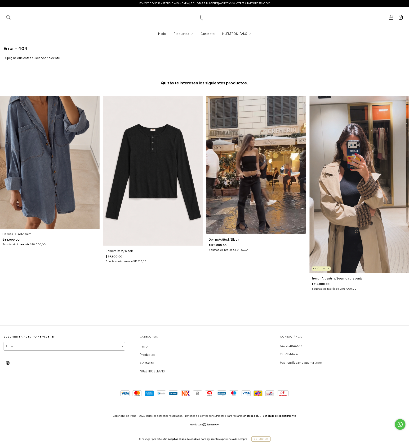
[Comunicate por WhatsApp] (400, 424)
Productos (181, 34)
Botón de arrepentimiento (279, 415)
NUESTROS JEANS (235, 34)
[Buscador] (8, 18)
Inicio (162, 34)
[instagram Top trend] (8, 363)
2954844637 (289, 354)
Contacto (207, 34)
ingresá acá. (251, 415)
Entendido (261, 439)
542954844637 (291, 346)
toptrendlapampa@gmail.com (301, 362)
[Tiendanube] (204, 425)
